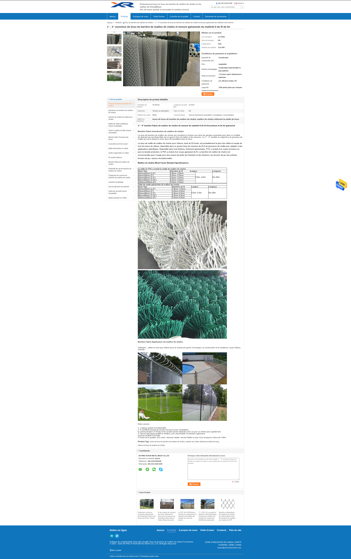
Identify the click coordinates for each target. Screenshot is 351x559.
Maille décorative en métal (118, 148)
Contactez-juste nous (149, 556)
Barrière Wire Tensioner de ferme (118, 138)
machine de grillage (115, 182)
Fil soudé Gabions (115, 157)
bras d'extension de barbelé (118, 187)
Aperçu (113, 16)
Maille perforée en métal (117, 198)
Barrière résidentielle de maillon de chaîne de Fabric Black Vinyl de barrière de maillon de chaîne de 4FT (227, 516)
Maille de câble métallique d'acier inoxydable (118, 125)
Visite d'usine (159, 16)
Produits (124, 16)
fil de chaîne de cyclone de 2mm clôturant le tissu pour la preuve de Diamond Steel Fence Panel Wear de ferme (167, 516)
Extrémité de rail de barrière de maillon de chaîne (119, 170)
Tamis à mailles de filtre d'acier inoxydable (119, 132)
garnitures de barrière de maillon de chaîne (120, 111)
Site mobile (116, 550)
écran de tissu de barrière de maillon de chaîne (167, 442)
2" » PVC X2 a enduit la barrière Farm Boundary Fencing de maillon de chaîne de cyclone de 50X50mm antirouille (207, 516)
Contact (196, 16)
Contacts (221, 530)
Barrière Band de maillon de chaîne (118, 163)
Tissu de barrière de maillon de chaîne (138, 23)
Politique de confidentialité (121, 542)
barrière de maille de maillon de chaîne (120, 118)
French (240, 3)
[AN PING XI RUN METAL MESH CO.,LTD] (122, 5)
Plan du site (235, 530)
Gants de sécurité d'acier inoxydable (117, 192)
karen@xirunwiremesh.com (229, 548)
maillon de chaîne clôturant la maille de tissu (202, 442)
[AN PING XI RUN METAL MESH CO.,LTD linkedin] (112, 536)
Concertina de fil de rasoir (118, 144)
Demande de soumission (216, 16)
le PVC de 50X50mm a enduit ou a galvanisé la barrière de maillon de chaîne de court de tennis (187, 516)
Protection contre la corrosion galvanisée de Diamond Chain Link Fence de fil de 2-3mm (146, 515)
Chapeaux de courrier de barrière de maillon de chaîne (119, 176)
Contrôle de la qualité (179, 16)
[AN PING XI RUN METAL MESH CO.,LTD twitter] (117, 536)
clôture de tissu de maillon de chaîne (151, 445)
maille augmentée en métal (118, 153)
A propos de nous (140, 16)
